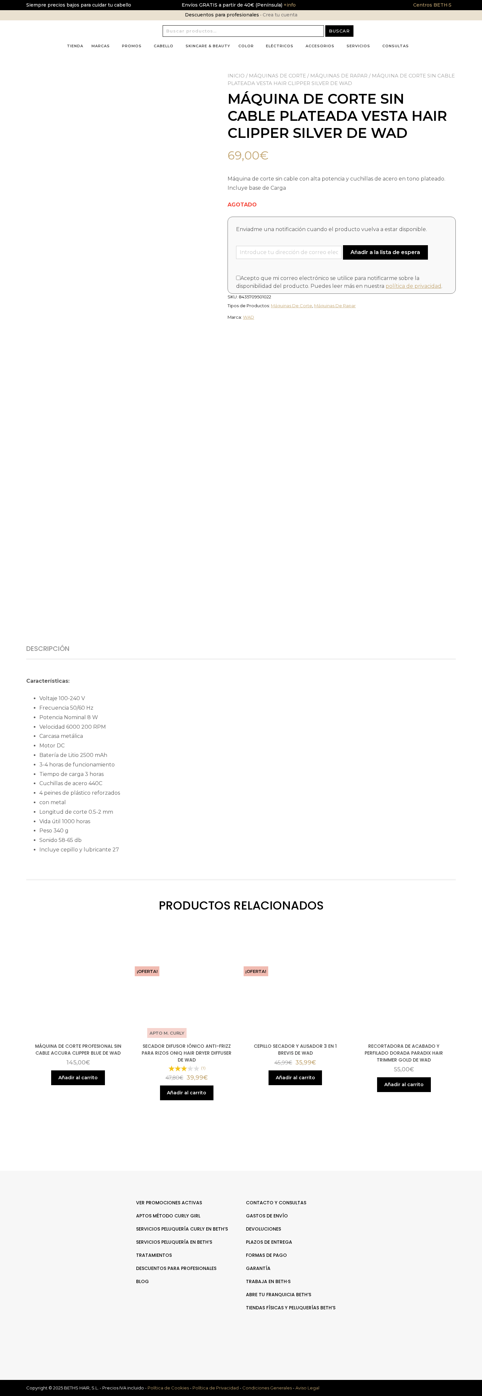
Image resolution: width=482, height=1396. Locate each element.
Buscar (339, 30)
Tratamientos (154, 1255)
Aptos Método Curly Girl (168, 1216)
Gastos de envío (267, 1216)
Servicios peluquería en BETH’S (174, 1242)
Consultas (395, 46)
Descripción (48, 648)
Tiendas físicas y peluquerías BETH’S (290, 1307)
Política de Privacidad (215, 1387)
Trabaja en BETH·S (268, 1281)
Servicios (358, 46)
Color (246, 46)
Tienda (75, 46)
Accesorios (320, 46)
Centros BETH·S (432, 5)
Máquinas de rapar (339, 76)
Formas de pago (266, 1255)
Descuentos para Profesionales (176, 1268)
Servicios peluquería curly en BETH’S (182, 1229)
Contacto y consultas (276, 1202)
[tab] (55, 648)
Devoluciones (263, 1229)
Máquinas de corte (277, 76)
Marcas (100, 46)
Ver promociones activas (169, 1202)
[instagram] (409, 1223)
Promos (132, 46)
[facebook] (402, 1223)
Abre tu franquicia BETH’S (278, 1294)
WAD (248, 317)
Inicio (236, 76)
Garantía (258, 1268)
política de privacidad (413, 286)
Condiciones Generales (267, 1387)
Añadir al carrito (78, 1078)
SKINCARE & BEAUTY (208, 46)
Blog (142, 1281)
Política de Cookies (168, 1387)
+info (289, 5)
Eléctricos (279, 46)
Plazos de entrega (269, 1242)
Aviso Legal (307, 1387)
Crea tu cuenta (280, 15)
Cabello (163, 46)
